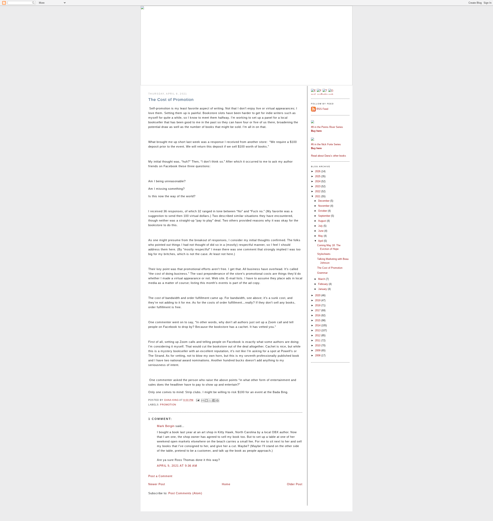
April (321, 240)
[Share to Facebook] (214, 400)
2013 (318, 330)
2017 (318, 310)
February (323, 284)
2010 (318, 345)
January (323, 289)
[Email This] (203, 400)
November (324, 205)
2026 (318, 171)
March (322, 279)
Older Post (294, 484)
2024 (318, 181)
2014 (318, 325)
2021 (318, 196)
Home (226, 484)
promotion (168, 404)
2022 (318, 191)
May (321, 235)
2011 (318, 340)
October (323, 210)
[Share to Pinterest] (217, 400)
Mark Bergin (165, 426)
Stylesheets (323, 254)
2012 (318, 335)
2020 (318, 295)
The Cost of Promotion (329, 267)
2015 (318, 320)
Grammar (322, 272)
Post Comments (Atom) (185, 493)
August (322, 220)
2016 (318, 315)
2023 (318, 186)
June (321, 230)
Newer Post (156, 484)
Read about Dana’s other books (328, 155)
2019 (318, 300)
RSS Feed (322, 108)
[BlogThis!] (206, 400)
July (321, 225)
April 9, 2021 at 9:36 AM (177, 465)
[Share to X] (210, 400)
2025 (318, 176)
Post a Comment (160, 476)
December (324, 200)
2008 (318, 355)
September (324, 215)
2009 (318, 350)
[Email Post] (197, 400)
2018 (318, 305)
